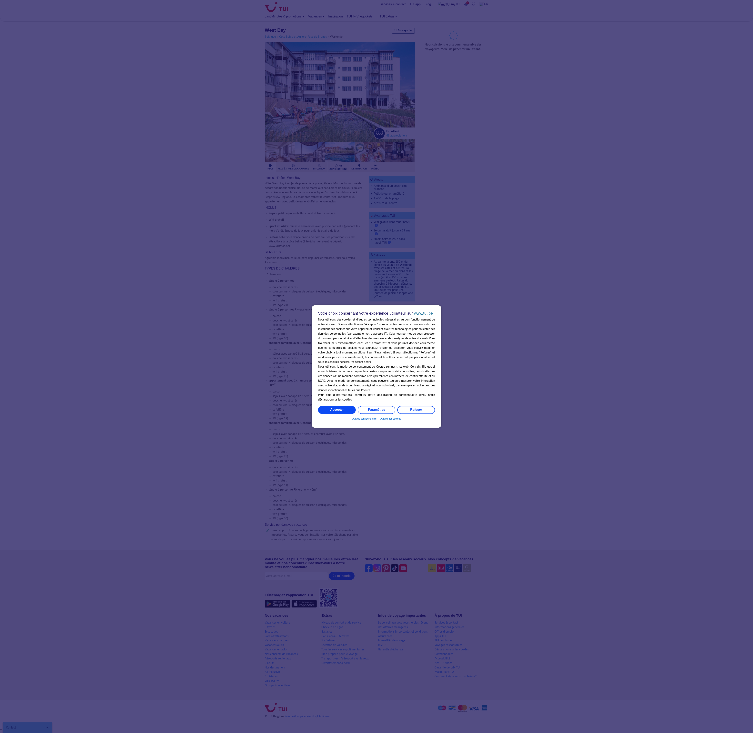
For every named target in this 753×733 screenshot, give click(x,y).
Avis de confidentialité (364, 418)
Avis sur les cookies (390, 418)
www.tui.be (423, 313)
